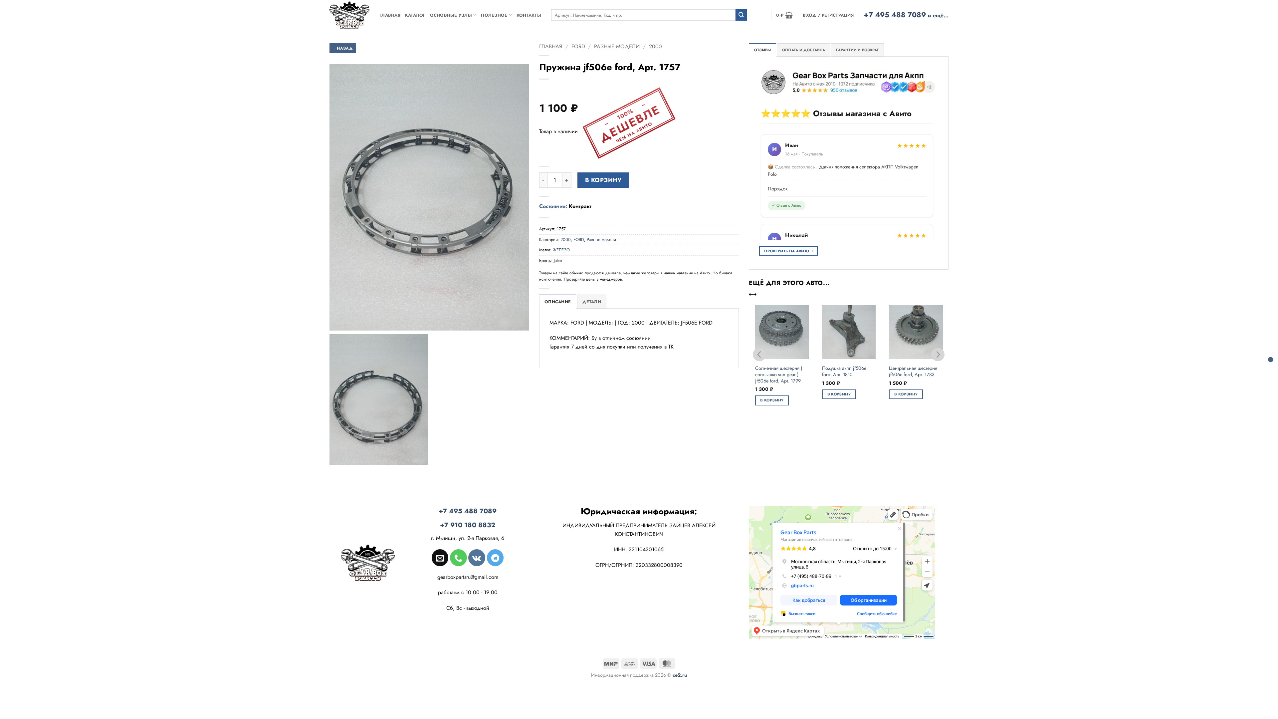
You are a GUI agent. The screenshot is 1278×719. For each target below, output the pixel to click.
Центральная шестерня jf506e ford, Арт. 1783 (913, 371)
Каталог (415, 15)
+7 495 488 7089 (906, 15)
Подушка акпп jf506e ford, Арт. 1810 (844, 371)
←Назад (343, 48)
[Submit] (741, 15)
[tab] (762, 50)
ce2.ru (680, 675)
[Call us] (458, 557)
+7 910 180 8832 (467, 525)
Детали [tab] (591, 302)
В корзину (603, 180)
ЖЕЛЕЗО (561, 250)
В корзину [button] (771, 400)
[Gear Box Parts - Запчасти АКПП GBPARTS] (349, 15)
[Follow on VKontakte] (476, 557)
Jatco (558, 260)
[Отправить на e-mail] (440, 557)
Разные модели (617, 46)
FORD (578, 46)
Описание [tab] (557, 302)
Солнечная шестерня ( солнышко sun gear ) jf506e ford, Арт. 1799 (778, 374)
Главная (389, 15)
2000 (655, 46)
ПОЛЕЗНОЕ (494, 15)
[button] (784, 15)
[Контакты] (1270, 359)
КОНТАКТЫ (529, 15)
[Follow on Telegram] (495, 557)
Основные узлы (451, 15)
